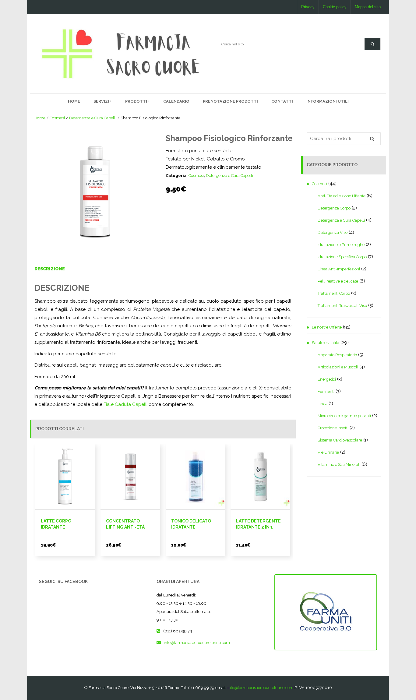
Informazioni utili (327, 101)
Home (74, 101)
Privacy (308, 7)
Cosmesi (57, 118)
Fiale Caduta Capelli (125, 404)
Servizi (101, 101)
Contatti (282, 101)
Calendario (176, 101)
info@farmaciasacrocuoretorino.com (197, 642)
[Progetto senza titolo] (95, 192)
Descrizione (49, 268)
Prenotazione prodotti (230, 101)
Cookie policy (335, 7)
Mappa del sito (368, 7)
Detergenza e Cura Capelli (92, 118)
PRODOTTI (136, 101)
